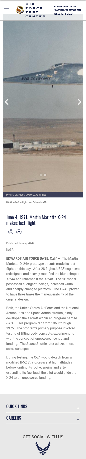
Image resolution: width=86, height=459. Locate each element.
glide (67, 373)
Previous (7, 102)
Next (79, 102)
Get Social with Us (43, 437)
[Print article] (10, 231)
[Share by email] (18, 231)
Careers (13, 418)
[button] (7, 10)
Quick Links (16, 406)
